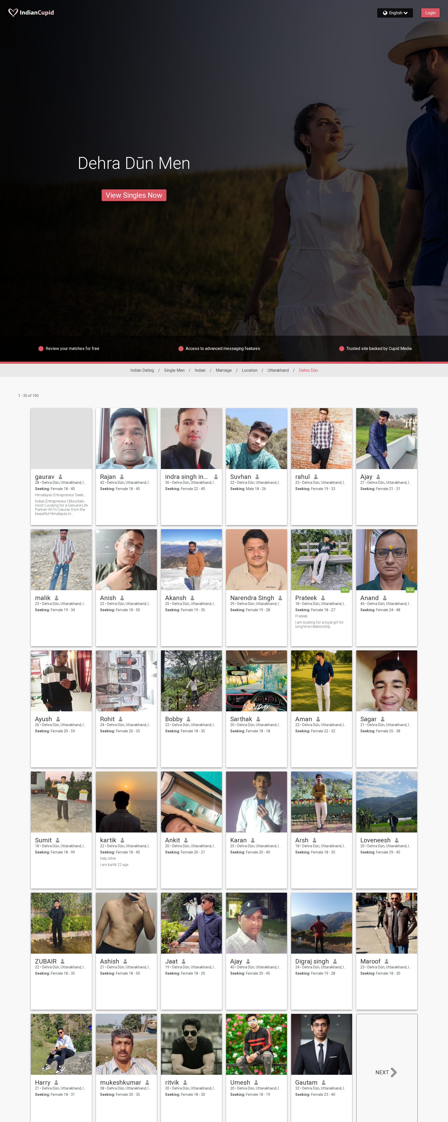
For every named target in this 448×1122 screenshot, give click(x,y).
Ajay (366, 476)
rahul (302, 476)
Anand (369, 598)
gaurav (44, 476)
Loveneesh (375, 840)
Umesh (240, 1082)
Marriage (224, 370)
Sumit (43, 840)
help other (108, 858)
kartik (108, 840)
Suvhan (240, 476)
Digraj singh (312, 961)
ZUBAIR (46, 961)
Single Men (174, 370)
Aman (303, 719)
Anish (108, 598)
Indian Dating (142, 370)
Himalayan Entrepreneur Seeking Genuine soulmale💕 (61, 495)
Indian (200, 370)
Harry (42, 1082)
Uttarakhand (278, 370)
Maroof (370, 961)
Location (249, 370)
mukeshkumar (120, 1082)
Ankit (172, 840)
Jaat (171, 961)
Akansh (175, 598)
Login (430, 12)
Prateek (306, 598)
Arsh (302, 840)
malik (43, 598)
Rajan (108, 476)
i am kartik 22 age (114, 865)
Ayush (43, 719)
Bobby (174, 719)
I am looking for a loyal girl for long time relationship (319, 624)
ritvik (172, 1082)
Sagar (368, 719)
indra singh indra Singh (187, 476)
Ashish (109, 961)
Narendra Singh (252, 598)
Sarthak (241, 719)
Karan (238, 840)
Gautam (306, 1082)
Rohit (107, 719)
